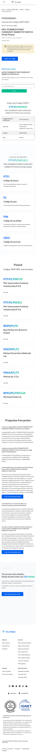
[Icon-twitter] (16, 686)
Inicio (3, 9)
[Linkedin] (19, 686)
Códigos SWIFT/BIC (12, 9)
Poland (27, 9)
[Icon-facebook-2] (13, 686)
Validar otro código (9, 58)
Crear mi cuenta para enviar (12, 496)
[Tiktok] (23, 686)
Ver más (5, 292)
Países (22, 9)
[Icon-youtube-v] (26, 686)
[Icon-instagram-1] (9, 686)
